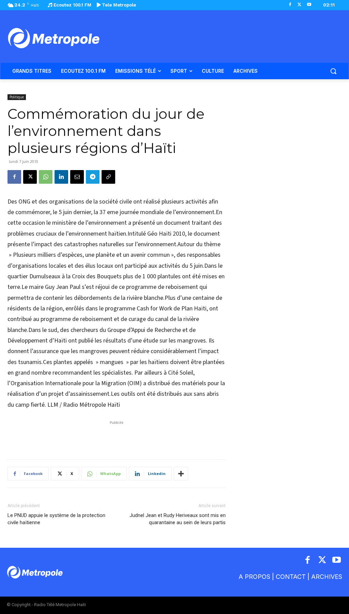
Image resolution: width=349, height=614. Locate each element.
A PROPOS (254, 576)
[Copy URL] (108, 177)
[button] (333, 71)
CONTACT (291, 576)
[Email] (77, 177)
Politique (17, 97)
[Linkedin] (61, 177)
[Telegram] (93, 177)
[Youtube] (309, 5)
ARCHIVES (326, 576)
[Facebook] (290, 5)
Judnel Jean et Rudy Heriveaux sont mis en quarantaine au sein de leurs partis (178, 519)
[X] (299, 5)
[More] (181, 473)
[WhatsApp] (45, 177)
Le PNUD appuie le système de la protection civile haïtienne (56, 519)
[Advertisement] (116, 436)
